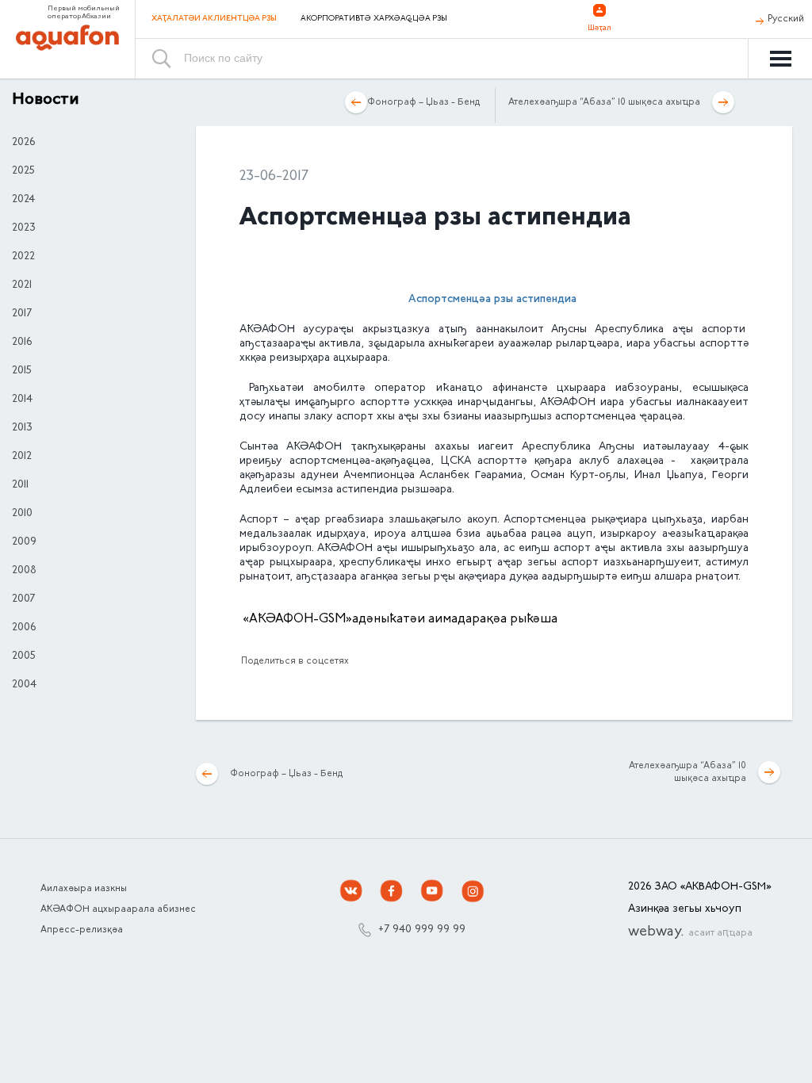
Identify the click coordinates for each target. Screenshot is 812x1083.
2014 (22, 399)
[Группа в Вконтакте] (351, 891)
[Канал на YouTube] (432, 891)
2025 (23, 171)
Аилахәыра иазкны (83, 889)
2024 (23, 199)
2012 (22, 456)
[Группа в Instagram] (472, 891)
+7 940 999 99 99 (421, 930)
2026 (23, 142)
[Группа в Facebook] (391, 891)
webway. (690, 932)
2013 (22, 428)
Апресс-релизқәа (81, 930)
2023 (24, 228)
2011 (20, 485)
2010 (22, 513)
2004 (24, 685)
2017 (22, 314)
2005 (24, 656)
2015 (22, 371)
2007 (23, 599)
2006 (24, 627)
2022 (23, 256)
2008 (24, 570)
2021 (22, 285)
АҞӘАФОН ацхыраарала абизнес (118, 909)
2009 (24, 542)
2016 (22, 342)
